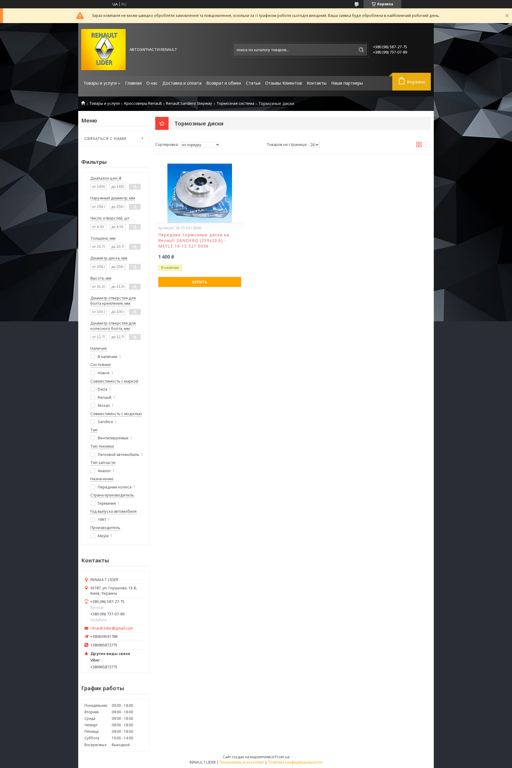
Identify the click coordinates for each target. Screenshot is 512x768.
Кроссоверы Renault (143, 103)
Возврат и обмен (223, 83)
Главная (133, 83)
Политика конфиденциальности (295, 762)
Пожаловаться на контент (242, 762)
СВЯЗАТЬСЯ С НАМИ (105, 138)
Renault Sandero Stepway (189, 103)
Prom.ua (282, 756)
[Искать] (361, 50)
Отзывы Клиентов (283, 83)
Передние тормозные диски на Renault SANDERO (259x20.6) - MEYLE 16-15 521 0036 (193, 240)
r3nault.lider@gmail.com (111, 628)
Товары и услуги (100, 83)
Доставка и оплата (181, 83)
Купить (199, 282)
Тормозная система (235, 103)
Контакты (317, 83)
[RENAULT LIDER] (103, 49)
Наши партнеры (347, 83)
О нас (152, 83)
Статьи (253, 83)
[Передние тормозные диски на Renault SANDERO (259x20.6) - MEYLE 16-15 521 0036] (199, 193)
